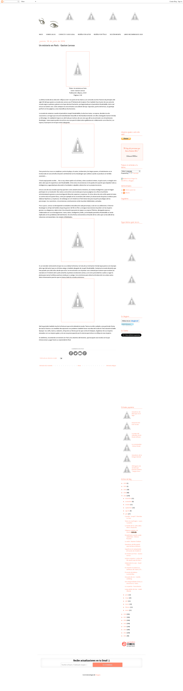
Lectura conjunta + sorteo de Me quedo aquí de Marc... (133, 559)
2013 (125, 630)
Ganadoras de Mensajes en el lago (136, 413)
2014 (125, 626)
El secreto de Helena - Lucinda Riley (131, 573)
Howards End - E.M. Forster (136, 423)
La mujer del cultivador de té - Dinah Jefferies (137, 435)
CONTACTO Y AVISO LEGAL (67, 34)
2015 (125, 623)
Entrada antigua (111, 365)
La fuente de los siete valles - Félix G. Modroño (133, 526)
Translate (135, 173)
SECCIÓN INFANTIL (115, 34)
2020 (125, 493)
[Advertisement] (134, 353)
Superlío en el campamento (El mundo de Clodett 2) (133, 550)
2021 (125, 489)
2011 (125, 636)
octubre (127, 504)
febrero (127, 607)
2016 (125, 620)
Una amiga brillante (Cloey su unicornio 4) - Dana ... (133, 582)
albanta (127, 193)
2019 (125, 496)
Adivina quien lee (130, 190)
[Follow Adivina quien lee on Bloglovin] (130, 322)
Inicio (79, 365)
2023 (125, 483)
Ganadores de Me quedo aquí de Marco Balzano (132, 545)
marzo (127, 604)
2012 (125, 633)
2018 (125, 614)
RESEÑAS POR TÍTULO (100, 34)
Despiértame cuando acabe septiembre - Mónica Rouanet (133, 537)
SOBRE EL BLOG (50, 34)
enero (127, 610)
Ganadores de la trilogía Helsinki (137, 456)
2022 (125, 486)
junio (127, 595)
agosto (127, 511)
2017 (125, 617)
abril (126, 601)
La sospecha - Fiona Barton (133, 586)
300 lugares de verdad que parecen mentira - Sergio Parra (137, 468)
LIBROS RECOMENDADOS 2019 (133, 34)
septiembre (128, 508)
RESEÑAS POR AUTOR (84, 34)
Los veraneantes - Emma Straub (137, 445)
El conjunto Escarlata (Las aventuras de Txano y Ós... (133, 568)
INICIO (41, 34)
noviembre (128, 501)
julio (126, 514)
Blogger (97, 675)
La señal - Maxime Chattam (133, 541)
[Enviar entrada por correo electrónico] (61, 358)
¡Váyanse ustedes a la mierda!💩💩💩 (131, 531)
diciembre (128, 498)
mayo (127, 598)
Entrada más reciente (46, 365)
